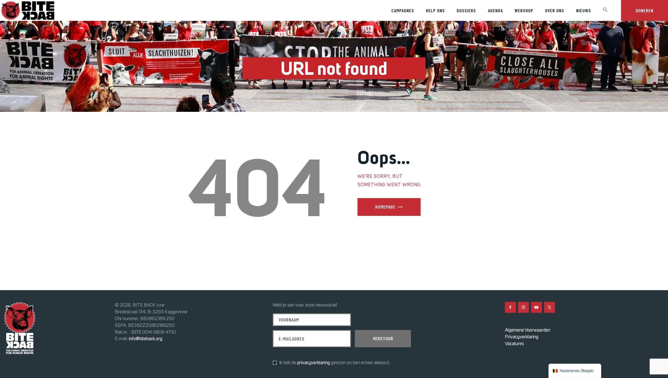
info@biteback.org (145, 339)
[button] (605, 9)
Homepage (385, 207)
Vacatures (514, 343)
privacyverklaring (313, 362)
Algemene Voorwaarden (527, 330)
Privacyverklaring (521, 337)
